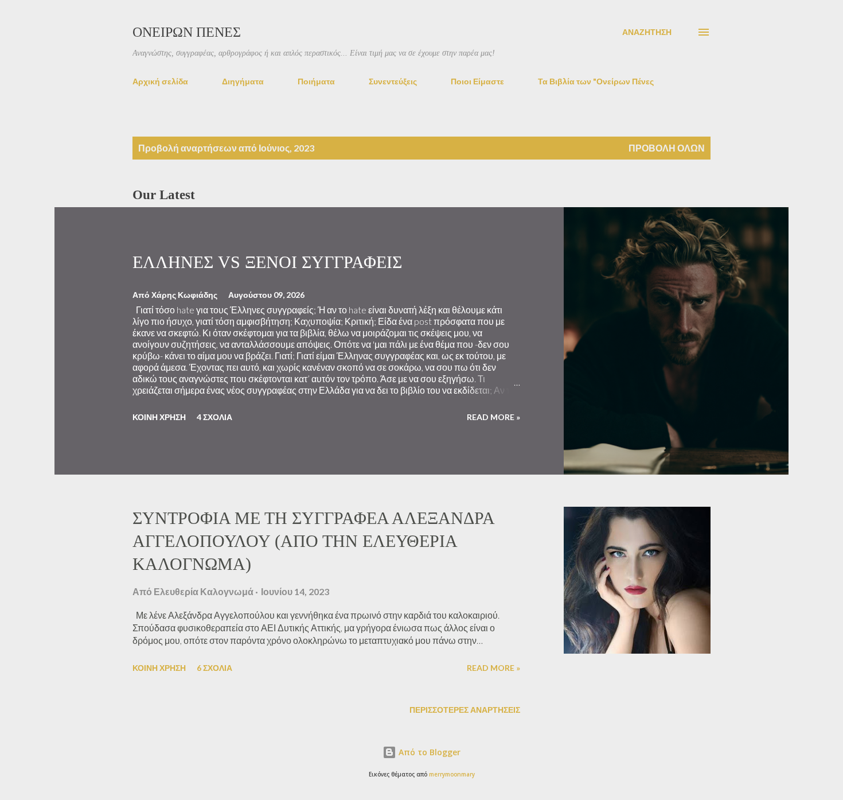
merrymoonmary (452, 774)
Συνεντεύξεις (393, 81)
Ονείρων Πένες (186, 32)
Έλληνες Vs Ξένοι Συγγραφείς (267, 262)
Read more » (493, 417)
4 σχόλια (214, 417)
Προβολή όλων (667, 147)
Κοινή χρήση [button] (159, 417)
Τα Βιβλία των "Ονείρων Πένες (596, 81)
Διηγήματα (243, 81)
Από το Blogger (428, 752)
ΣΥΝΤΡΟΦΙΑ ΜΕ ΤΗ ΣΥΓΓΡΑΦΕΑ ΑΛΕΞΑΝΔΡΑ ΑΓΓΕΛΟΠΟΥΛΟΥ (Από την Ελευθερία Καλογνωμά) (313, 540)
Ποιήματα (316, 81)
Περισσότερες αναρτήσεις (464, 709)
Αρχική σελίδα (160, 81)
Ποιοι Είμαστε (477, 81)
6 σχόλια (214, 668)
